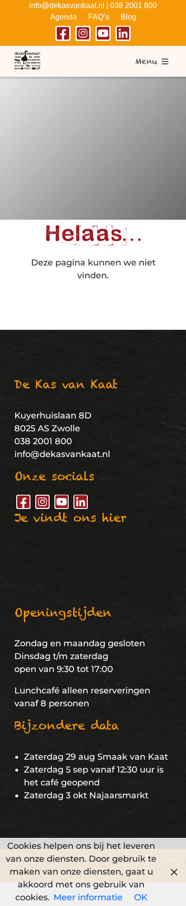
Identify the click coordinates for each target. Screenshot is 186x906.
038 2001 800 (133, 5)
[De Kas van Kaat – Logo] (27, 55)
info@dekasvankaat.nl (66, 5)
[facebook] (63, 33)
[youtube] (103, 33)
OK (140, 897)
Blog (128, 17)
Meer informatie (88, 897)
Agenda (63, 17)
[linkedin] (123, 33)
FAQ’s (98, 17)
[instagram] (83, 33)
